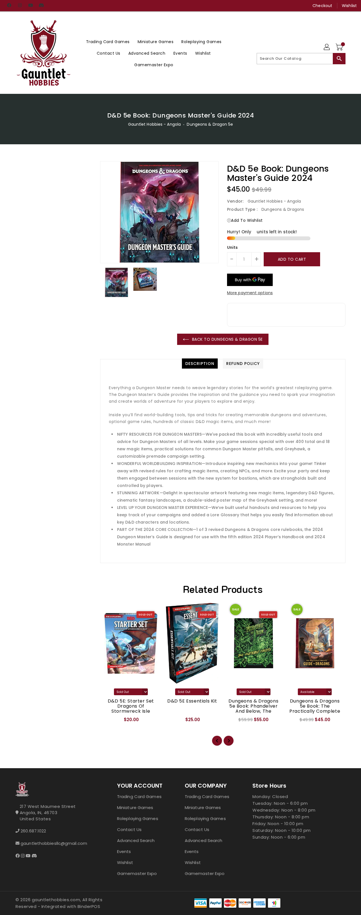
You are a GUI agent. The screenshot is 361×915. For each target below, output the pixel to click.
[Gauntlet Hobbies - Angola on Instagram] (20, 5)
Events (124, 851)
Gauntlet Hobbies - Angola (154, 124)
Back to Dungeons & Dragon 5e (227, 339)
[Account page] (327, 47)
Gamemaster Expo (137, 873)
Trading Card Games (139, 796)
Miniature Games (135, 807)
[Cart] (339, 47)
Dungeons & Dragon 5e (210, 124)
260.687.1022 (33, 831)
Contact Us (129, 829)
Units (232, 247)
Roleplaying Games (137, 818)
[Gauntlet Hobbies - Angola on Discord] (41, 5)
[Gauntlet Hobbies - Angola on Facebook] (9, 5)
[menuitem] (108, 41)
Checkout (322, 5)
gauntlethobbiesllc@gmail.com (54, 843)
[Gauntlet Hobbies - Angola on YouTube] (30, 5)
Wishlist (349, 5)
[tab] (200, 363)
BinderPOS (89, 906)
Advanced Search (136, 840)
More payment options (250, 293)
